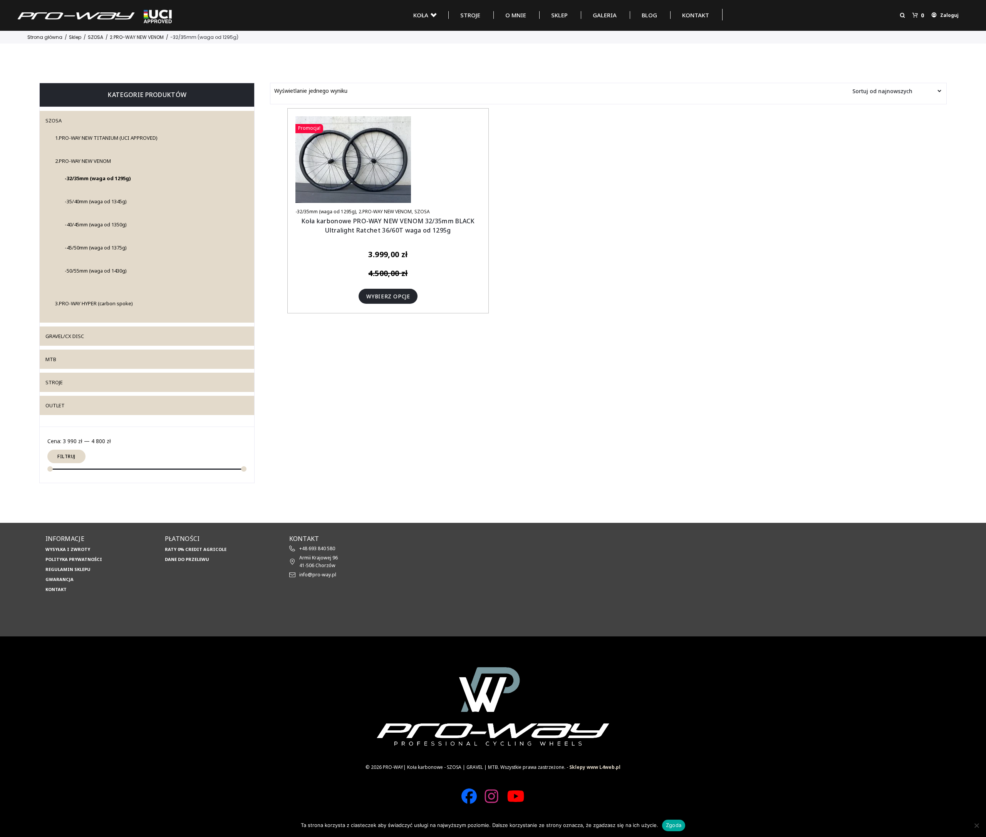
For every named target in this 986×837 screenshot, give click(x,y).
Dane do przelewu (187, 559)
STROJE (470, 15)
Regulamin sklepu (68, 569)
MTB (50, 359)
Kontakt (56, 589)
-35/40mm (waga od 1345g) (96, 201)
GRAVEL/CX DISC (64, 336)
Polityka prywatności (73, 559)
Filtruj (66, 456)
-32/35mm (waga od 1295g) (325, 211)
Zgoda (673, 825)
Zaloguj (949, 15)
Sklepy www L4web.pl (594, 767)
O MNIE (515, 15)
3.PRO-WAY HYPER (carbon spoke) (94, 303)
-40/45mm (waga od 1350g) (96, 224)
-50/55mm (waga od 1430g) (96, 270)
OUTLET (55, 405)
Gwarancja (59, 579)
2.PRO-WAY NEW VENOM (385, 211)
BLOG (649, 15)
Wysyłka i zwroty (67, 549)
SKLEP (559, 15)
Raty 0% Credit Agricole (195, 549)
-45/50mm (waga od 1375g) (96, 247)
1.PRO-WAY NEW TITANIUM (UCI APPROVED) (106, 137)
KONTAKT (695, 15)
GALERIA (605, 15)
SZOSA (422, 211)
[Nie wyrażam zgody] (976, 825)
